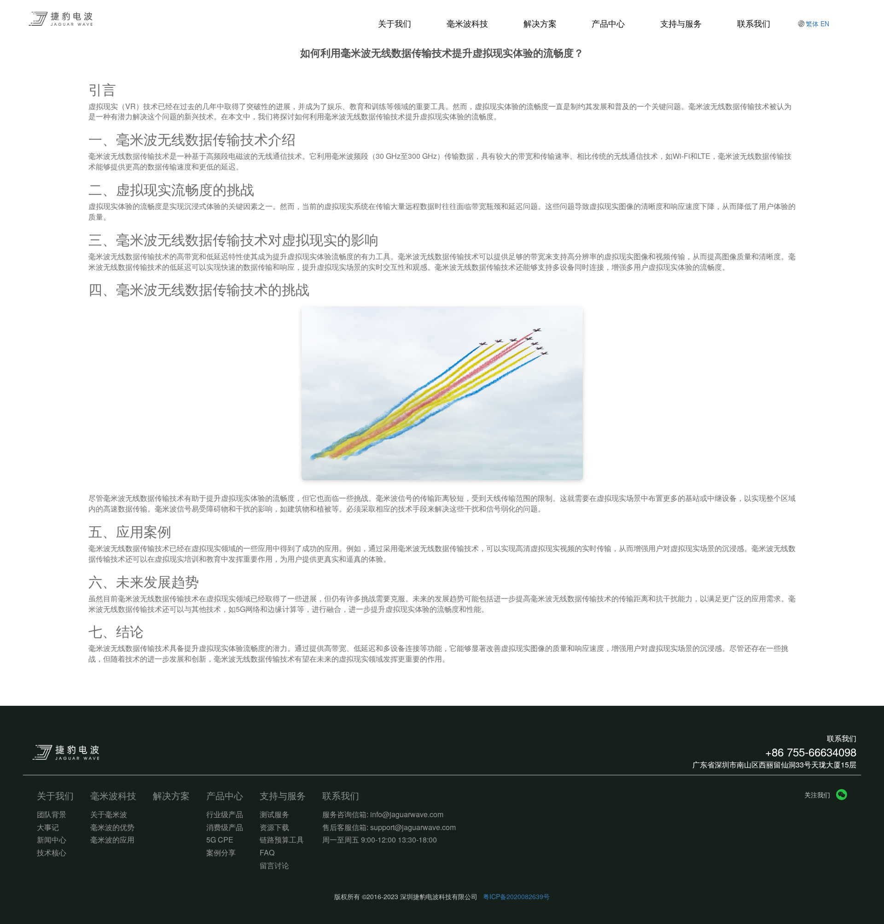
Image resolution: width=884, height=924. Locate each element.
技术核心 (51, 853)
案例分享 (221, 853)
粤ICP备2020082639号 (516, 896)
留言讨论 (274, 865)
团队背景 (51, 814)
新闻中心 (51, 840)
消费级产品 (224, 827)
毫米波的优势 (112, 827)
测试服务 (274, 814)
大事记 (48, 827)
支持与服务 (681, 23)
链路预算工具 (282, 840)
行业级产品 (224, 814)
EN (824, 23)
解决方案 (540, 23)
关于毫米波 (108, 814)
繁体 (812, 23)
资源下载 (274, 827)
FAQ (267, 853)
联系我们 (753, 23)
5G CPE (219, 840)
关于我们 (394, 23)
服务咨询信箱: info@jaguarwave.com (382, 814)
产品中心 (608, 23)
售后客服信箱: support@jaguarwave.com (389, 827)
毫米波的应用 (112, 840)
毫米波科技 (467, 23)
